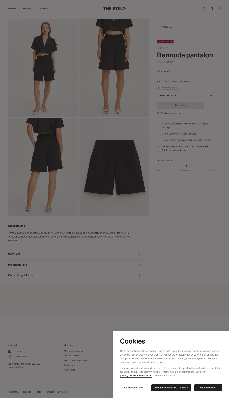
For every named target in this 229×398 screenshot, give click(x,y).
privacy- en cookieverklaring (136, 375)
